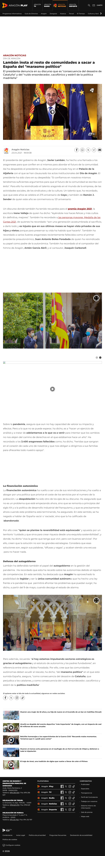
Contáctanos (7, 835)
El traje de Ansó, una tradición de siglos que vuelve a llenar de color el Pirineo (54, 761)
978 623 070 (14, 805)
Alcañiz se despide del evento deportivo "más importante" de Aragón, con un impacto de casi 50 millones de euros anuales (60, 725)
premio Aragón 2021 (80, 208)
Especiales (85, 789)
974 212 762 (14, 820)
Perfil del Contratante (89, 797)
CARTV (99, 5)
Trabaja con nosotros (89, 801)
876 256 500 (14, 793)
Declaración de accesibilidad (81, 835)
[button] (100, 13)
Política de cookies (10, 840)
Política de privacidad (37, 835)
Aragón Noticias (14, 55)
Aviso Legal (20, 835)
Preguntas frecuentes (57, 835)
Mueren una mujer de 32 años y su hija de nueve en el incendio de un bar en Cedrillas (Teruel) (60, 712)
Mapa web (85, 817)
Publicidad (85, 784)
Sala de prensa (86, 812)
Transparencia (86, 793)
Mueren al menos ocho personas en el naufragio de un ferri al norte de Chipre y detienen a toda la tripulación (59, 750)
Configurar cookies (13, 845)
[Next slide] (100, 357)
